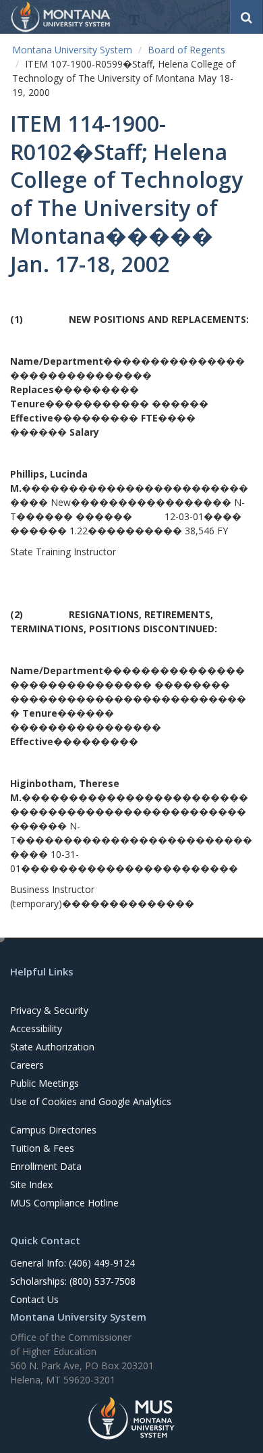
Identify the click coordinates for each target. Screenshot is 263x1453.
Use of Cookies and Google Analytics (90, 1101)
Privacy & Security (49, 1010)
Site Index (31, 1184)
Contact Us (34, 1299)
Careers (27, 1065)
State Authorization (52, 1046)
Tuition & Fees (42, 1148)
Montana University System (72, 49)
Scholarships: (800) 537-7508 (73, 1281)
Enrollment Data (46, 1166)
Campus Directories (53, 1129)
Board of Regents (186, 49)
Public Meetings (44, 1083)
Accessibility (36, 1028)
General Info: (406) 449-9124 (72, 1262)
